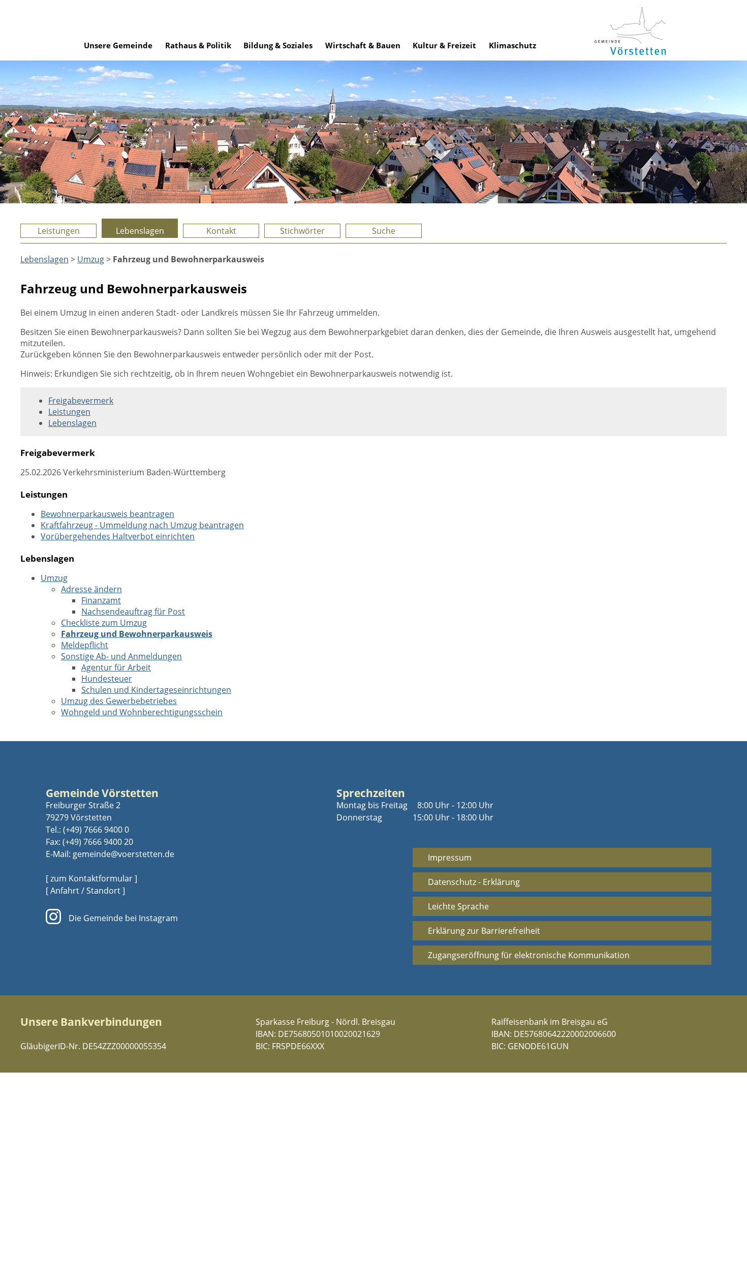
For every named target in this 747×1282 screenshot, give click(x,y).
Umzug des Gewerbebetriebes (119, 701)
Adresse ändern (91, 589)
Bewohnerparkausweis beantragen (107, 514)
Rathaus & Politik (198, 45)
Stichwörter (302, 230)
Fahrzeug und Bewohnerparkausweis (136, 633)
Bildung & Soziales (278, 45)
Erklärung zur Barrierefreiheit (484, 930)
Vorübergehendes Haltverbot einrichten (118, 536)
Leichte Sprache (458, 906)
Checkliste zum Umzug (104, 622)
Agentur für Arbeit (116, 667)
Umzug (90, 259)
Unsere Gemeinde (118, 45)
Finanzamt (101, 600)
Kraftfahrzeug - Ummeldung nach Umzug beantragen (142, 525)
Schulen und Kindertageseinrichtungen (156, 689)
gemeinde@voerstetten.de (123, 854)
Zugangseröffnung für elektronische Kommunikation (529, 955)
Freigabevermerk (80, 400)
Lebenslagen (140, 230)
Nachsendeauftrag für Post (133, 611)
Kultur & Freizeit (444, 45)
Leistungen (59, 230)
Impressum (450, 857)
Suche (383, 230)
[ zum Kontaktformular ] (91, 878)
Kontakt (221, 230)
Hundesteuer (106, 678)
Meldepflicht (84, 645)
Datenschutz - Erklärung (474, 882)
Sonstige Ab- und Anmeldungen (121, 656)
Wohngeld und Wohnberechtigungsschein (142, 712)
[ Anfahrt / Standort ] (85, 890)
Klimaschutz (512, 45)
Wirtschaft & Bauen (362, 45)
